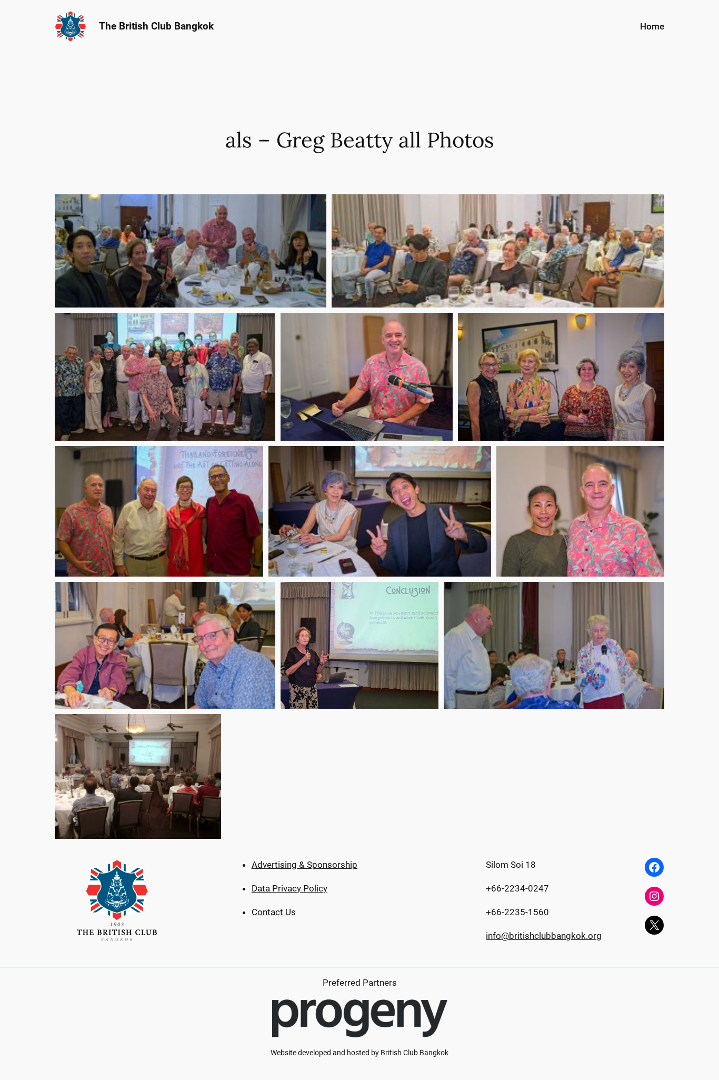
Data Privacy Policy (289, 888)
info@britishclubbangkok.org (544, 935)
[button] (190, 251)
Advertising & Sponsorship (304, 864)
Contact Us (274, 912)
